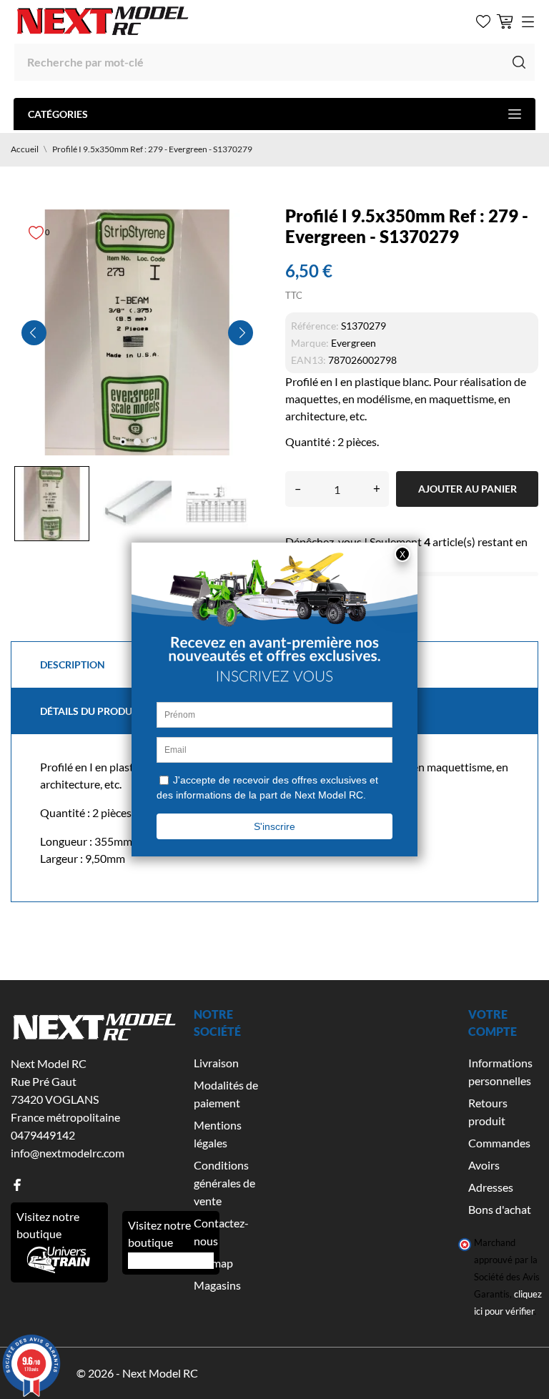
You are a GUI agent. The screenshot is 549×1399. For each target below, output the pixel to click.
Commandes (499, 1143)
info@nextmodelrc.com (67, 1153)
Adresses (490, 1187)
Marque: (310, 343)
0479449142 (43, 1135)
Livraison (216, 1062)
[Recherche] (519, 62)
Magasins (217, 1285)
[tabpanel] (137, 332)
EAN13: (308, 360)
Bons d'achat (499, 1209)
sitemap (213, 1263)
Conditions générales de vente (224, 1182)
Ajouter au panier (467, 489)
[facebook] (17, 1185)
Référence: (315, 326)
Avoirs (484, 1165)
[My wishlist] (483, 21)
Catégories (58, 114)
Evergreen (353, 343)
